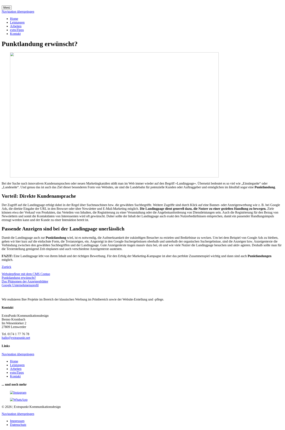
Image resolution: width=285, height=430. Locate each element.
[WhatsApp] (19, 399)
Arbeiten (15, 26)
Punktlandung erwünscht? (19, 277)
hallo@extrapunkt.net (16, 337)
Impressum (17, 421)
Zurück (6, 267)
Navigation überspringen (18, 11)
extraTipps (17, 30)
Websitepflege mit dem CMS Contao (26, 274)
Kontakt (15, 33)
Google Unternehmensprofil (20, 285)
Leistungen (17, 22)
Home (14, 18)
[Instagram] (18, 392)
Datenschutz (18, 424)
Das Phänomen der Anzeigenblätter (25, 281)
